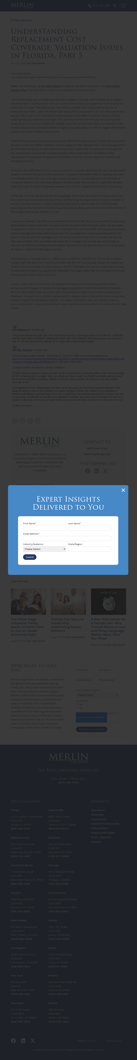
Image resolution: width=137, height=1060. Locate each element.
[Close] (123, 490)
